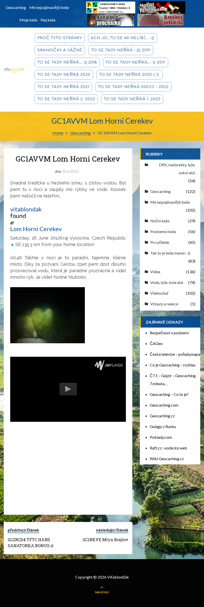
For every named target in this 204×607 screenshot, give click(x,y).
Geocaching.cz (162, 415)
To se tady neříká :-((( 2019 (121, 50)
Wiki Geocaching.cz (167, 458)
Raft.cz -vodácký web (168, 447)
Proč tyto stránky (59, 38)
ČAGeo (156, 343)
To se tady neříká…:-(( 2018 (67, 62)
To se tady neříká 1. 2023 (132, 99)
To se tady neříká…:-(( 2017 (135, 62)
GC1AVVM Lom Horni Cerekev (68, 159)
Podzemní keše (163, 231)
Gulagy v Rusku (163, 426)
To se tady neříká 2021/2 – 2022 (133, 87)
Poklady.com (161, 437)
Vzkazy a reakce (164, 303)
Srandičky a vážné (59, 50)
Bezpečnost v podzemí (169, 332)
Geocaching (16, 7)
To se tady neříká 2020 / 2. (129, 75)
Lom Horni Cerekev (36, 229)
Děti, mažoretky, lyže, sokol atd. (177, 168)
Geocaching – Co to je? (169, 394)
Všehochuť (159, 293)
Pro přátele (159, 242)
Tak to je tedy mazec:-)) (170, 253)
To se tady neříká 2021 (63, 87)
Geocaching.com (164, 405)
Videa (155, 271)
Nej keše (48, 19)
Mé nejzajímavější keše (49, 7)
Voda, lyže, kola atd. (167, 282)
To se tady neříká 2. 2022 (66, 99)
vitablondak (26, 209)
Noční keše (159, 220)
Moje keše (28, 19)
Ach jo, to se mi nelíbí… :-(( (122, 38)
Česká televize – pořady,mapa (175, 354)
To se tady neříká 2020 (63, 75)
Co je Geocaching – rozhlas (173, 364)
